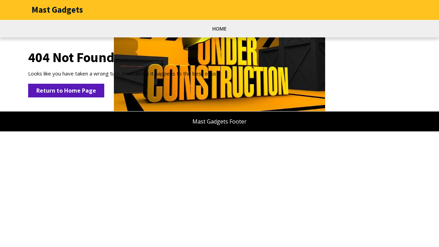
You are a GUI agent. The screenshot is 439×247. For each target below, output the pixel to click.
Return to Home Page (70, 91)
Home (219, 28)
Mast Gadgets (57, 9)
